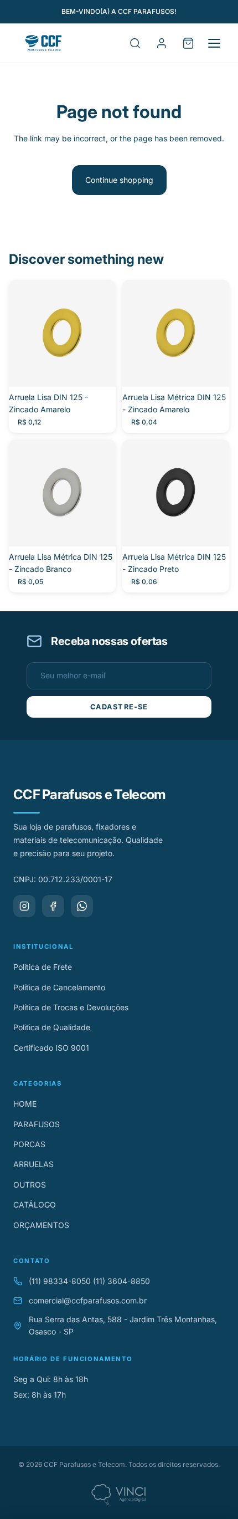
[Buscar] (135, 43)
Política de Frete (42, 966)
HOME (25, 1103)
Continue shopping (119, 180)
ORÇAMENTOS (41, 1225)
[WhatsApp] (82, 906)
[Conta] (162, 43)
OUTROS (29, 1184)
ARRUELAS (33, 1164)
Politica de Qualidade (51, 1027)
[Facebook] (53, 906)
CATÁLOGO (34, 1204)
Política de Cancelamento (59, 987)
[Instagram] (24, 906)
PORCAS (29, 1144)
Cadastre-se (118, 707)
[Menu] (214, 43)
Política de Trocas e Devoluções (70, 1007)
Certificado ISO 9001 (51, 1047)
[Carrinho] (188, 43)
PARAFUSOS (36, 1124)
